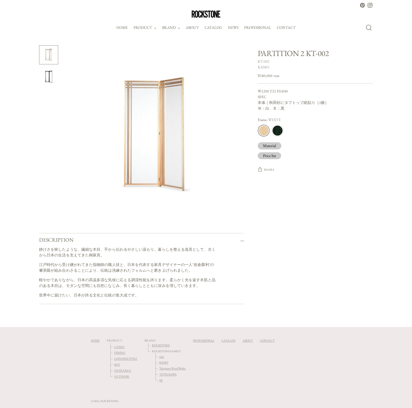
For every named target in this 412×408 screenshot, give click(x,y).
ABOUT (248, 340)
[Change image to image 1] (48, 54)
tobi (161, 357)
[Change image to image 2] (48, 76)
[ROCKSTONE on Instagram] (370, 5)
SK (161, 380)
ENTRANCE (122, 370)
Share (269, 170)
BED (117, 364)
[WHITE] (264, 131)
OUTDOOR (121, 376)
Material (269, 145)
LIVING (119, 347)
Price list (269, 155)
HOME (95, 340)
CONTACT (267, 340)
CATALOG (228, 340)
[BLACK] (277, 131)
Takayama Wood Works (172, 368)
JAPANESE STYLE (125, 359)
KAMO (263, 67)
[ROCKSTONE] (206, 14)
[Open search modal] (370, 27)
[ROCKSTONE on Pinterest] (362, 5)
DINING (119, 353)
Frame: (269, 119)
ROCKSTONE (161, 345)
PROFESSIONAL (203, 340)
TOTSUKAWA (168, 374)
